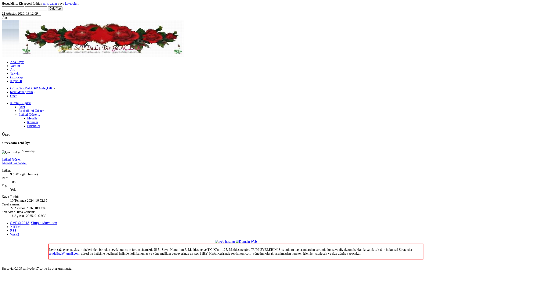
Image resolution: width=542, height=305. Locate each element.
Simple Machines (44, 223)
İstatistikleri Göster (14, 163)
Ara (12, 69)
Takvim (15, 73)
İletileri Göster (11, 159)
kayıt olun (71, 3)
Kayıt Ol (16, 81)
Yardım (15, 66)
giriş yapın (50, 3)
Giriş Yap (16, 77)
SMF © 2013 (19, 223)
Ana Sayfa (17, 62)
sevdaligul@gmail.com (64, 253)
